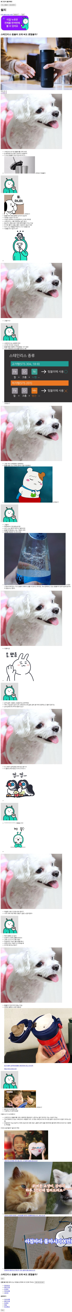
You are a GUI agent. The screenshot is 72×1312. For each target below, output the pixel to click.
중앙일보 (7, 1285)
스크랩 (3, 93)
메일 (5, 1305)
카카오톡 (7, 1291)
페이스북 (7, 1287)
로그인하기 (12, 5)
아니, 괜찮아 (4, 5)
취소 (2, 1310)
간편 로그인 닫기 (39, 1282)
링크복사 (7, 1307)
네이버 (6, 1293)
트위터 (6, 1289)
